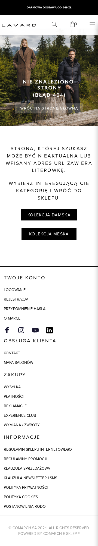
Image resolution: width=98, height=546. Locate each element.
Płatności (13, 396)
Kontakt (12, 353)
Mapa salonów (18, 362)
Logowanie (15, 290)
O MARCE (12, 318)
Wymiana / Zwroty (22, 425)
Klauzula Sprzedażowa (27, 468)
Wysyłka (12, 387)
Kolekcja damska (49, 215)
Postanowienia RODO (25, 506)
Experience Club (20, 415)
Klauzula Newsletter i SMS (30, 478)
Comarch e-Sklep (60, 533)
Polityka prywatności (26, 487)
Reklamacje (15, 406)
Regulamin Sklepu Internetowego (38, 449)
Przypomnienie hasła (24, 309)
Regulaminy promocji (25, 459)
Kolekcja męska (49, 234)
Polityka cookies (21, 497)
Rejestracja (16, 299)
